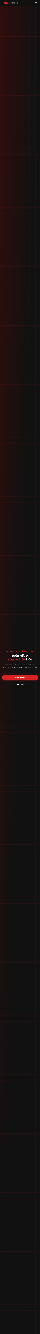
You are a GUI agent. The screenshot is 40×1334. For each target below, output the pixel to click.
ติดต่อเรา (20, 684)
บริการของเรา (20, 677)
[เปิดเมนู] (36, 3)
